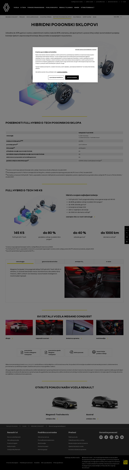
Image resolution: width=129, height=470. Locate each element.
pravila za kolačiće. (62, 72)
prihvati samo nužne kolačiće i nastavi (85, 49)
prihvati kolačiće (72, 77)
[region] (65, 64)
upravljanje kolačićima (56, 77)
